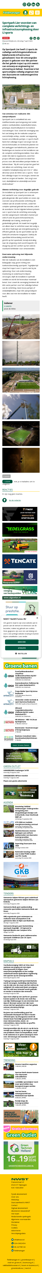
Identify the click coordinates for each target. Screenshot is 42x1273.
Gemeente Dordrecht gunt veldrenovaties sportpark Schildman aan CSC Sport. (20, 936)
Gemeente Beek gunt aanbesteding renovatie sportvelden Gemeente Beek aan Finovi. (21, 909)
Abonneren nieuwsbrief (20, 1211)
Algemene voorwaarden (21, 1219)
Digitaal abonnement (19, 1208)
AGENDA (8, 802)
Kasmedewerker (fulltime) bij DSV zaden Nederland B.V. (26, 684)
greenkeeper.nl (27, 1259)
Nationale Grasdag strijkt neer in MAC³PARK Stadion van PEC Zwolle (25, 854)
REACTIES (7, 489)
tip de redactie (15, 500)
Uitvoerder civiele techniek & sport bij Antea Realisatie (26, 701)
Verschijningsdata (18, 1233)
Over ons (15, 1197)
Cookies (14, 1228)
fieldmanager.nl (13, 1259)
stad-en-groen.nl (14, 1262)
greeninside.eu (17, 1268)
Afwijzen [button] (22, 648)
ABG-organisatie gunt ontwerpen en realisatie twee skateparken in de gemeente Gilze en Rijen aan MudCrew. (19, 918)
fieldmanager (19, 1250)
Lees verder (22, 636)
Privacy (14, 1225)
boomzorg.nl (28, 1262)
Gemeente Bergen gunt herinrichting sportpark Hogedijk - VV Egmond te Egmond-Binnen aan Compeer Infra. (18, 928)
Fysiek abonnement (19, 1194)
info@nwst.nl (19, 1239)
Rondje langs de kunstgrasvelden (22, 1102)
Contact (14, 1205)
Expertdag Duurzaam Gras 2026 (25, 844)
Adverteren (16, 1230)
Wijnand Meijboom (9, 41)
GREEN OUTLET (12, 766)
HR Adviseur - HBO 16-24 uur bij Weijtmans (26, 720)
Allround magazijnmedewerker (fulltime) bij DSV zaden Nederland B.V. (24, 711)
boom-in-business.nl (30, 1265)
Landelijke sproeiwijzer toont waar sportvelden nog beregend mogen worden (26, 1084)
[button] (21, 653)
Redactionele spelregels (21, 1216)
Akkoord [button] (22, 642)
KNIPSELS (9, 961)
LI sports (7, 306)
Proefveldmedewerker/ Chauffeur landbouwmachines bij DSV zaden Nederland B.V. (25, 674)
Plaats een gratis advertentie (15, 781)
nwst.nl (28, 1268)
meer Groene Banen (21, 745)
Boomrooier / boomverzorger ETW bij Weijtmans (26, 729)
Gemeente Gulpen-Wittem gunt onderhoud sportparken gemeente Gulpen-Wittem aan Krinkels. (21, 899)
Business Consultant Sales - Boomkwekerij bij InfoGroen (26, 737)
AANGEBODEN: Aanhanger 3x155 (16, 770)
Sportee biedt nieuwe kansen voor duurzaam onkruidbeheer (26, 1074)
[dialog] (21, 636)
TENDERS (9, 893)
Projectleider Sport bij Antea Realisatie (26, 692)
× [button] (37, 618)
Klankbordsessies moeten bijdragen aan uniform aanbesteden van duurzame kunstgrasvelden (26, 834)
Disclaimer (15, 1222)
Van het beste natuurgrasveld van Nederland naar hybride (24, 1093)
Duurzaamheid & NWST (20, 1202)
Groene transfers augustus (26, 1064)
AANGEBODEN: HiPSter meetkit (16, 776)
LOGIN (7, 481)
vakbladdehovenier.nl (11, 1265)
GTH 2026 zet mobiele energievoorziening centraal (26, 823)
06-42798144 (19, 1247)
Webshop (15, 1199)
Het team (15, 1213)
